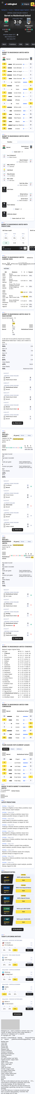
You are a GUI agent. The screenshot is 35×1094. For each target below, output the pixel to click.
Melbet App (4, 1046)
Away (29, 435)
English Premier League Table (9, 1060)
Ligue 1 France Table (7, 1063)
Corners (16, 264)
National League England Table (11, 649)
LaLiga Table (4, 1061)
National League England (22, 10)
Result (4, 264)
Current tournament (18, 439)
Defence (19, 749)
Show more (18, 423)
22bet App (4, 1044)
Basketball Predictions (7, 1053)
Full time (4, 268)
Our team (5, 1038)
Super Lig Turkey (6, 1067)
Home (22, 435)
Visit (23, 880)
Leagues (3, 1066)
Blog (2, 1079)
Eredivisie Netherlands (15, 940)
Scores (11, 10)
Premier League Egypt (7, 1075)
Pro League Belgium (14, 955)
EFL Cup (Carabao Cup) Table (9, 1058)
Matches (5, 749)
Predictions (12, 44)
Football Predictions (7, 1052)
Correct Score (20, 263)
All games (16, 435)
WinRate (3, 1078)
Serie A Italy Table (6, 1064)
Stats (27, 44)
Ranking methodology (21, 1038)
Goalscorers (30, 264)
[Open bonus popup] (32, 4)
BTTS (12, 264)
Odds (20, 44)
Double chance (25, 263)
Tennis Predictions (6, 1055)
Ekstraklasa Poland (6, 1072)
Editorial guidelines (15, 1038)
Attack (12, 749)
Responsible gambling (28, 1038)
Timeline (9, 142)
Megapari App (5, 1049)
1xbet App (4, 1043)
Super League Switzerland (8, 1073)
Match (4, 44)
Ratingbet (4, 10)
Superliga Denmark (14, 970)
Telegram (26, 4)
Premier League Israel (7, 1069)
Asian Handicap (8, 263)
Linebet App (4, 1047)
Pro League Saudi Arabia (8, 1070)
